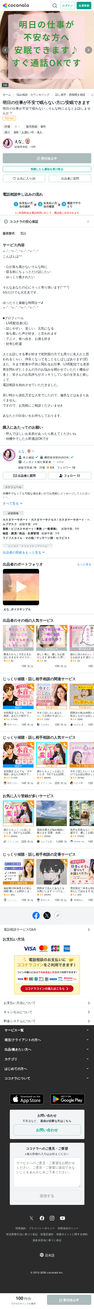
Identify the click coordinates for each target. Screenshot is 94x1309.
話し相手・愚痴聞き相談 (70, 94)
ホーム (7, 94)
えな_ (22, 451)
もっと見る (84, 564)
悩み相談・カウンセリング (33, 94)
